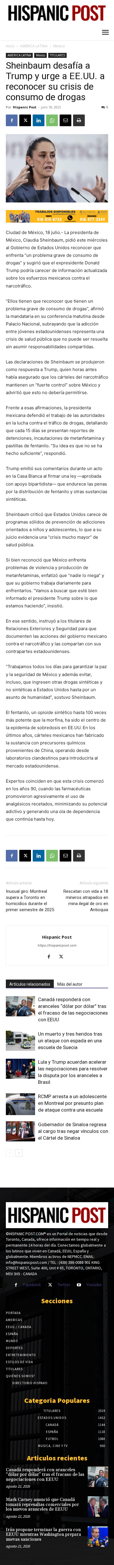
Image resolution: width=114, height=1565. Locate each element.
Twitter (63, 1284)
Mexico (59, 46)
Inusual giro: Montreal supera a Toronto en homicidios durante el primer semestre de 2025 (30, 900)
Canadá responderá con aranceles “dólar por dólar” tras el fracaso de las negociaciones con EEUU (45, 1474)
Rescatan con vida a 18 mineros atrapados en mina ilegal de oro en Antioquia (85, 900)
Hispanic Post (24, 107)
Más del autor (69, 984)
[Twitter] (49, 1285)
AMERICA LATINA (34, 46)
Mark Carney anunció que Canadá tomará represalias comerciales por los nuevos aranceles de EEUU (42, 1504)
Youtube (94, 1284)
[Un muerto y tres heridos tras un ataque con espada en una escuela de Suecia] (20, 1041)
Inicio (10, 46)
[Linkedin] (38, 120)
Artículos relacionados (29, 984)
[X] (25, 120)
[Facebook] (12, 120)
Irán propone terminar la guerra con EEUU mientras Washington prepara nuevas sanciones (43, 1534)
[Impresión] (79, 120)
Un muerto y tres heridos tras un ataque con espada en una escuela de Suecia (70, 1040)
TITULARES (57, 55)
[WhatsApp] (52, 120)
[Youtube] (79, 1285)
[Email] (65, 120)
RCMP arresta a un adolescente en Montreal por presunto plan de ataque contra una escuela (72, 1103)
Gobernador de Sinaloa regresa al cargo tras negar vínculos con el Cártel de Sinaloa (73, 1131)
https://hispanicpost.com (57, 945)
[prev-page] (9, 1153)
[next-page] (19, 1153)
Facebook (32, 1284)
